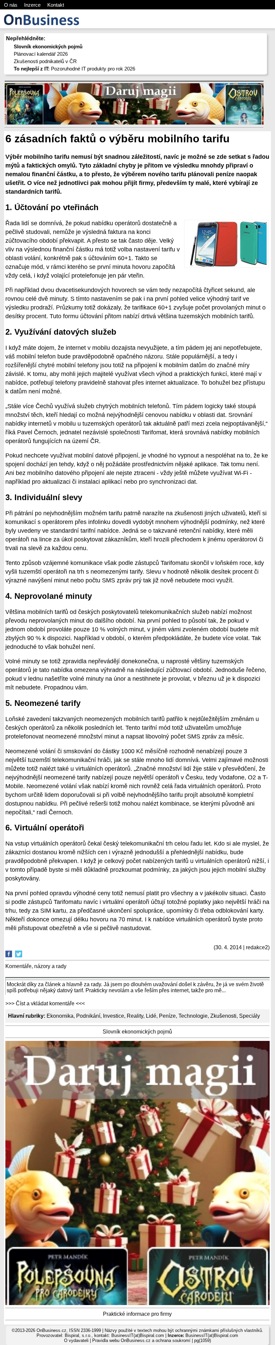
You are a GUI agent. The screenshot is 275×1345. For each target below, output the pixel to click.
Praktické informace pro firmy (137, 1314)
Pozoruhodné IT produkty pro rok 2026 (74, 68)
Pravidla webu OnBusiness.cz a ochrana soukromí (141, 1340)
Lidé (151, 1016)
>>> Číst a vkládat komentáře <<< (45, 1003)
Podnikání (88, 1016)
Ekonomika (60, 1016)
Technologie (193, 1016)
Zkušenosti (223, 1016)
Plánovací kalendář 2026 (41, 54)
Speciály (249, 1016)
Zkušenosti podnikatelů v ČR (45, 61)
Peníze (167, 1016)
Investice (113, 1016)
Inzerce (32, 5)
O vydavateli (76, 1340)
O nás (10, 5)
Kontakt (55, 5)
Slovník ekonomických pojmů (137, 1032)
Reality (135, 1016)
